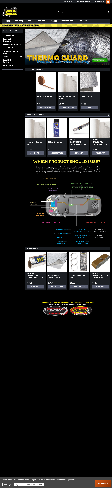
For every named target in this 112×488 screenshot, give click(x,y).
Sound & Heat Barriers (8, 61)
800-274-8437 (69, 2)
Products (41, 21)
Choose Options (46, 107)
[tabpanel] (67, 47)
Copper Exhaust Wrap (44, 96)
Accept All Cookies (34, 484)
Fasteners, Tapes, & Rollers (10, 52)
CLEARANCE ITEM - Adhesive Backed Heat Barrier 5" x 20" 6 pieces (100, 144)
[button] (67, 309)
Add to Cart (78, 153)
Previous (27, 45)
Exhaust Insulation (10, 48)
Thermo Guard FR (87, 96)
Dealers (53, 21)
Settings (7, 484)
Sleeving (6, 57)
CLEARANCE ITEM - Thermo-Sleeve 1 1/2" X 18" (35, 278)
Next (108, 45)
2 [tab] (104, 64)
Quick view (78, 136)
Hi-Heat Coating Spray (55, 142)
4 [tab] (108, 64)
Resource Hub (67, 21)
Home (7, 21)
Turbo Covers (8, 66)
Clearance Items (9, 36)
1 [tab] (102, 64)
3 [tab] (106, 64)
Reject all (19, 484)
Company (83, 21)
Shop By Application (23, 21)
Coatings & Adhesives (7, 40)
